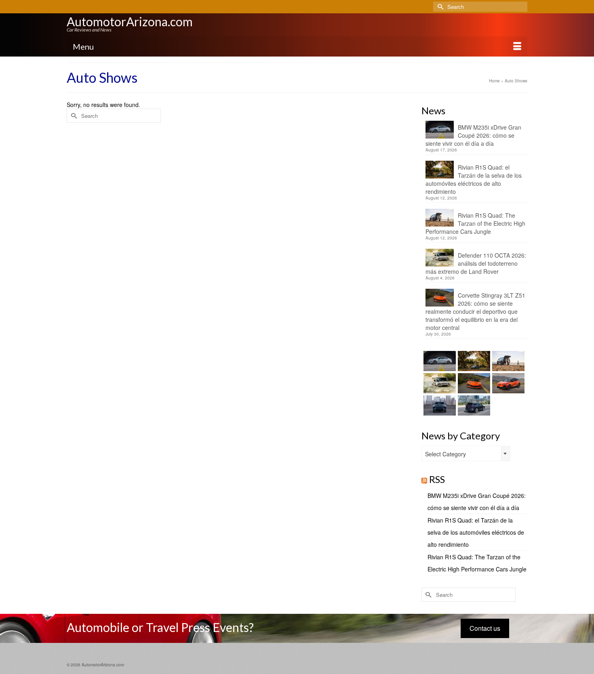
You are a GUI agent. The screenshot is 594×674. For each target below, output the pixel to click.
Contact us (485, 628)
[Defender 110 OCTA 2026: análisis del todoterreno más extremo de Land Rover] (438, 383)
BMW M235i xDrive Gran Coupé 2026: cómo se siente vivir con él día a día (473, 135)
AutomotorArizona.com (130, 21)
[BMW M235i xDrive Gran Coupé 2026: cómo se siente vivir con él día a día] (438, 361)
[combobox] (465, 453)
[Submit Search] (439, 7)
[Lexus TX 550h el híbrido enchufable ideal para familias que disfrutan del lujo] (438, 405)
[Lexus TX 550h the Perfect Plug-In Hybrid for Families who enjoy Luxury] (473, 405)
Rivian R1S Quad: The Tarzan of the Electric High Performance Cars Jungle (475, 223)
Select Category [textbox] (445, 454)
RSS (437, 479)
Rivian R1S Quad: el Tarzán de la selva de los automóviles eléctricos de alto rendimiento (473, 179)
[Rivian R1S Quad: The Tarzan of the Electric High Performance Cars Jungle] (507, 361)
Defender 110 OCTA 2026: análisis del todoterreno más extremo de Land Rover (475, 263)
